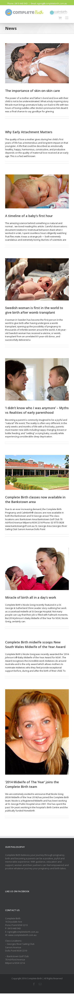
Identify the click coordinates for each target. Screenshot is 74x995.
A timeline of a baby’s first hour (29, 216)
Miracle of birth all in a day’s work (30, 597)
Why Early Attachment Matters (28, 132)
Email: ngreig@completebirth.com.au (49, 3)
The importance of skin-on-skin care (32, 91)
